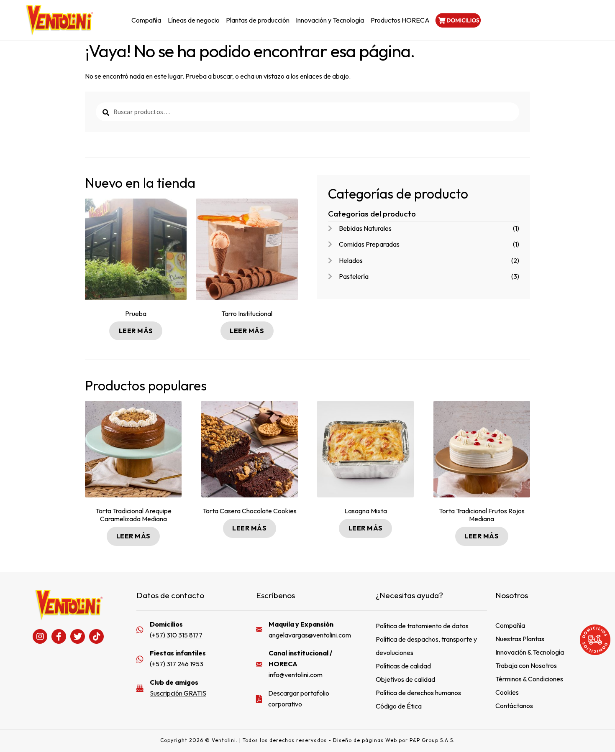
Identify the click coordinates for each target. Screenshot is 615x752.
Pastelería (354, 276)
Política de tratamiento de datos (422, 626)
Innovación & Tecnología (529, 652)
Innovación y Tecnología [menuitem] (330, 20)
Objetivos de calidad (405, 679)
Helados (351, 260)
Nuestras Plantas (519, 639)
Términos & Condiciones (529, 679)
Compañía (510, 625)
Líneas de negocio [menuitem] (194, 20)
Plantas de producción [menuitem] (258, 20)
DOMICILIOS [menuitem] (457, 20)
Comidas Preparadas (369, 244)
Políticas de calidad (403, 666)
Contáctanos (514, 705)
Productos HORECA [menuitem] (400, 20)
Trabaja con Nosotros (526, 665)
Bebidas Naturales (365, 228)
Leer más (136, 330)
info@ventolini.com (296, 674)
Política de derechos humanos (418, 692)
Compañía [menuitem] (146, 20)
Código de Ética (399, 706)
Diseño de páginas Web (366, 740)
